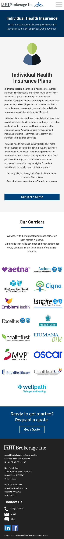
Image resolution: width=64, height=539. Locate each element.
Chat (13, 519)
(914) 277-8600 (16, 509)
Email (13, 514)
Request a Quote (32, 197)
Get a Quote (32, 429)
